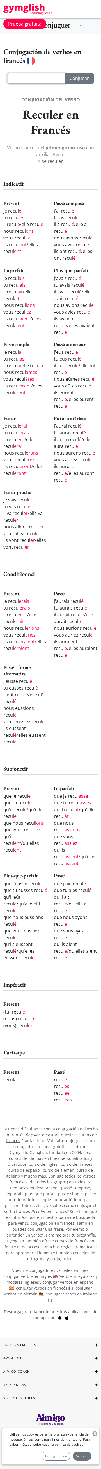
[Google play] (60, 1317)
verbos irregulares (78, 1276)
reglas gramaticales (79, 1246)
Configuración (56, 1456)
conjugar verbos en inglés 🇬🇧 (30, 1276)
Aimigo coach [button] (16, 1371)
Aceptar (82, 1456)
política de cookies (69, 1444)
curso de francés (76, 1164)
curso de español (24, 1170)
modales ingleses (22, 1282)
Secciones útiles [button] (19, 1398)
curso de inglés (44, 1164)
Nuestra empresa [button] (19, 1345)
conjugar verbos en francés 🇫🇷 (44, 1288)
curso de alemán (58, 1170)
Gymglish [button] (12, 1358)
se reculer (52, 161)
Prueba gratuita (25, 24)
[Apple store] (66, 1317)
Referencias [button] (14, 1385)
